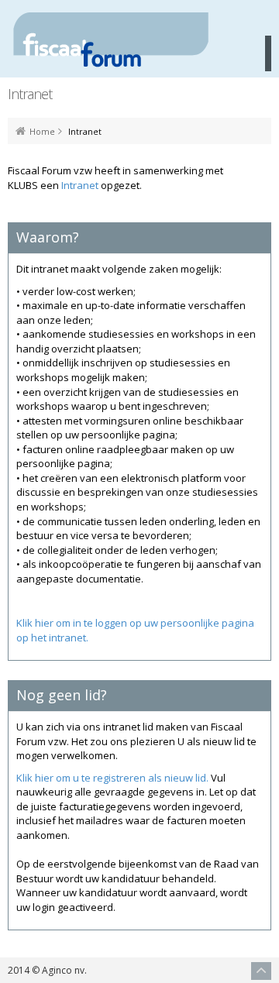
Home (42, 131)
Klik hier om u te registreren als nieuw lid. (112, 778)
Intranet (79, 185)
